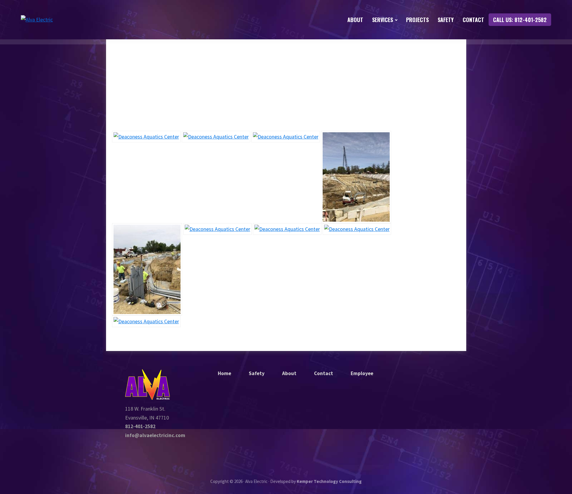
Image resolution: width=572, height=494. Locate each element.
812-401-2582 (140, 426)
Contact (323, 373)
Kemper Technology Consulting (329, 481)
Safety (257, 373)
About (289, 373)
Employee (362, 373)
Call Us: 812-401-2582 (520, 20)
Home (224, 373)
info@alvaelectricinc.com (155, 435)
